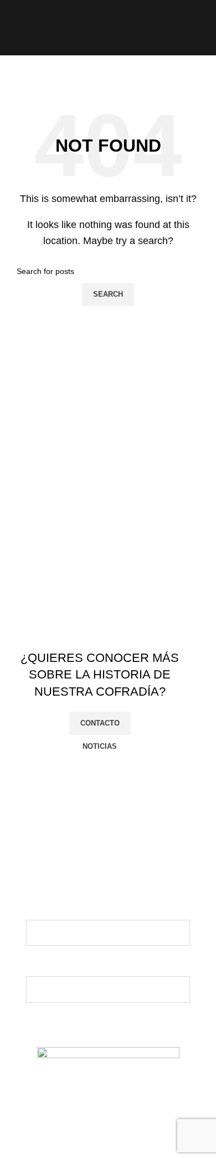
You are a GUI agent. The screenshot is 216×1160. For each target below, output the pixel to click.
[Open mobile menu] (13, 28)
